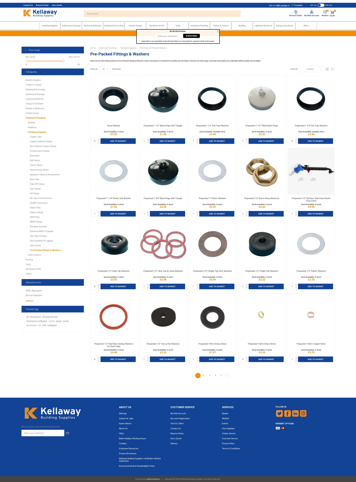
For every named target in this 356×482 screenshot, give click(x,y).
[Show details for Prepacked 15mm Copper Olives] (311, 317)
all (27, 317)
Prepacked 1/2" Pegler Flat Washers (261, 271)
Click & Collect (177, 423)
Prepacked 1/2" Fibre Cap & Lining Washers (163, 271)
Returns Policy (177, 433)
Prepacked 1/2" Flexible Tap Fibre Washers (212, 271)
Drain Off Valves (37, 184)
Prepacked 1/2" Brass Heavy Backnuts (261, 198)
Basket (225, 413)
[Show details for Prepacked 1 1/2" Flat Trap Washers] (212, 98)
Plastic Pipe (35, 207)
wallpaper (52, 325)
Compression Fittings (40, 151)
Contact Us (175, 428)
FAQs (121, 433)
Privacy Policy (228, 443)
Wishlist (225, 418)
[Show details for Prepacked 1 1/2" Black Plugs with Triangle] (163, 98)
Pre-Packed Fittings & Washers (45, 250)
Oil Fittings (34, 193)
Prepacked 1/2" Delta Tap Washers (113, 271)
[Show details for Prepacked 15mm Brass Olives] (261, 317)
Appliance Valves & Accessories (45, 174)
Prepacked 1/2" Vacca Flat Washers (163, 344)
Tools (28, 264)
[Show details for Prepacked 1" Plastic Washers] (212, 171)
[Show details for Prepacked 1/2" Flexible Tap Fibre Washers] (212, 244)
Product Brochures (127, 453)
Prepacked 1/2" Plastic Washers (311, 271)
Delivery (173, 443)
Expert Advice (125, 423)
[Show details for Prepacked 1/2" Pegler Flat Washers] (261, 244)
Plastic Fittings (36, 212)
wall (44, 325)
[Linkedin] (295, 413)
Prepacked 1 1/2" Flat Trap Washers (212, 125)
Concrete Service (230, 438)
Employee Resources (128, 448)
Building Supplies (33, 80)
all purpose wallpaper (36, 321)
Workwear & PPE (33, 269)
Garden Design (32, 113)
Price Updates (228, 428)
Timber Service (229, 433)
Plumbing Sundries (38, 226)
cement (52, 321)
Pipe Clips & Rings (38, 236)
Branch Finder (296, 15)
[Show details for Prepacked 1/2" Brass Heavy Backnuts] (261, 171)
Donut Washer (113, 125)
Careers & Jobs (126, 418)
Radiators (32, 127)
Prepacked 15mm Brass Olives (262, 344)
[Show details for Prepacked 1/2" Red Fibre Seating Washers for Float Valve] (113, 317)
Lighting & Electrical (35, 99)
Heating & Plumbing (35, 118)
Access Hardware (34, 295)
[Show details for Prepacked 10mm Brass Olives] (212, 317)
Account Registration (180, 418)
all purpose (35, 317)
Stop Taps (34, 179)
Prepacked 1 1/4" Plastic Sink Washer (114, 198)
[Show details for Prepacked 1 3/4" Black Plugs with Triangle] (163, 171)
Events (225, 423)
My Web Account (311, 15)
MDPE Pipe (35, 217)
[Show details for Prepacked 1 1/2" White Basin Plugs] (261, 98)
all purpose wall (50, 317)
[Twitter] (279, 413)
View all (30, 301)
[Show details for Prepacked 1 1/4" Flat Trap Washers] (311, 98)
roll (39, 325)
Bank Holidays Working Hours (132, 438)
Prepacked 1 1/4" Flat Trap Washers (311, 125)
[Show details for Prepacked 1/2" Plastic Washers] (311, 244)
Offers (29, 274)
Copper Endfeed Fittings (41, 141)
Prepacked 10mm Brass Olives (212, 344)
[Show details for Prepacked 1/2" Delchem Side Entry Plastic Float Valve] (311, 171)
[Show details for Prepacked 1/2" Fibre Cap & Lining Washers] (163, 244)
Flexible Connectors (39, 203)
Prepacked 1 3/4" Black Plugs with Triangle (163, 198)
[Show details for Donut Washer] (113, 98)
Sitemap (123, 413)
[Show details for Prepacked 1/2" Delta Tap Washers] (113, 244)
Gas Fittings (35, 188)
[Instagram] (303, 413)
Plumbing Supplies (37, 132)
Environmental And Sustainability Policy (137, 466)
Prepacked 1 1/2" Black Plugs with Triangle (163, 125)
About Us (123, 428)
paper (59, 321)
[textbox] (159, 13)
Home (93, 48)
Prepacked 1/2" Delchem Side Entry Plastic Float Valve (311, 199)
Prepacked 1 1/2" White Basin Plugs (262, 125)
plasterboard (31, 325)
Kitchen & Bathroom (35, 108)
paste (66, 321)
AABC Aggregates (34, 290)
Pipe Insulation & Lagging (41, 240)
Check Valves (36, 165)
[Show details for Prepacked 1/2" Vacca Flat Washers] (163, 317)
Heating (31, 122)
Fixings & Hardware (34, 103)
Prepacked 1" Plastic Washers (212, 198)
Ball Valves (35, 160)
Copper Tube (36, 137)
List (332, 69)
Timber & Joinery (33, 85)
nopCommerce (153, 479)
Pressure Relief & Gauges (41, 231)
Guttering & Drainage (35, 94)
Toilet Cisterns (34, 255)
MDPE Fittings (36, 222)
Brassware (35, 155)
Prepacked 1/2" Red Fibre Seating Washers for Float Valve (113, 345)
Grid (327, 69)
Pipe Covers (35, 245)
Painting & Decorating (35, 89)
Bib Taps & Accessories (41, 198)
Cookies (123, 443)
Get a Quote (175, 438)
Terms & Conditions (231, 448)
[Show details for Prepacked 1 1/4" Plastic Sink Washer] (113, 171)
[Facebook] (287, 413)
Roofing (29, 259)
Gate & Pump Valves (39, 170)
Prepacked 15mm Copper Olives (311, 344)
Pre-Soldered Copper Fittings (43, 146)
